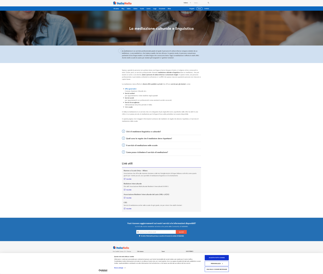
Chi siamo (116, 8)
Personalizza (216, 263)
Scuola (142, 8)
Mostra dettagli (118, 268)
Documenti (162, 8)
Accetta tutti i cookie (217, 257)
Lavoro (148, 8)
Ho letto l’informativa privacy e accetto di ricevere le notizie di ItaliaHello (162, 236)
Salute (129, 8)
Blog (123, 8)
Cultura (135, 8)
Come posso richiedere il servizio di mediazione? (147, 152)
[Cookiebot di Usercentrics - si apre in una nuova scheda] (103, 270)
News (169, 8)
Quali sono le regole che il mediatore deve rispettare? (149, 138)
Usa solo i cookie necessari (217, 269)
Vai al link (128, 179)
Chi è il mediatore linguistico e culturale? (143, 131)
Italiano (186, 2)
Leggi (154, 8)
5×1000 (206, 8)
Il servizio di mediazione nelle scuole (142, 145)
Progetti (192, 8)
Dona (199, 8)
